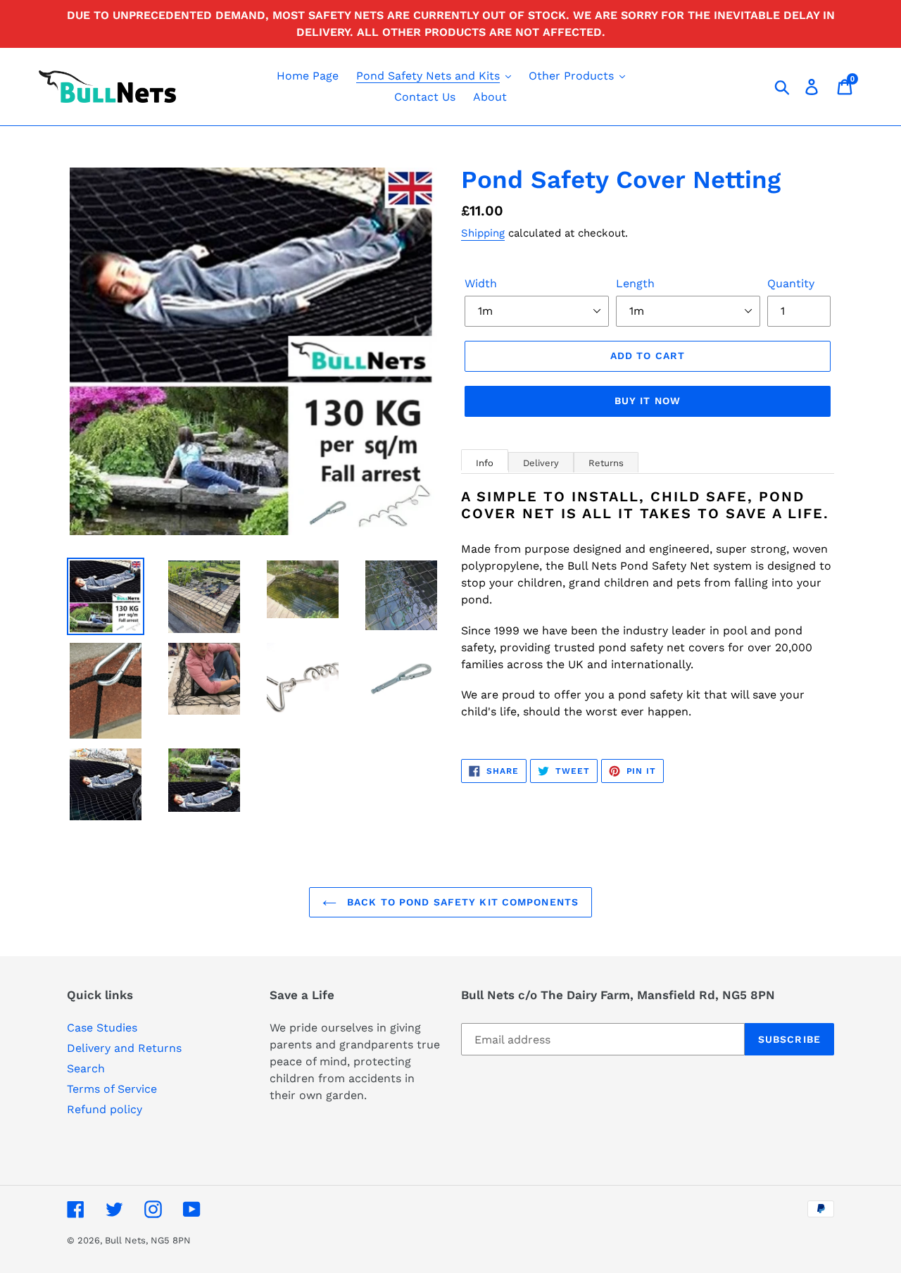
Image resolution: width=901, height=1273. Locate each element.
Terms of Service (112, 1089)
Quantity (790, 283)
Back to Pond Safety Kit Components (461, 902)
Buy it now (648, 400)
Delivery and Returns (124, 1048)
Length (635, 283)
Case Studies (102, 1027)
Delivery (541, 463)
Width (481, 283)
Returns (606, 463)
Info (484, 463)
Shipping (483, 233)
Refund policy (104, 1109)
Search (86, 1068)
